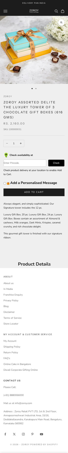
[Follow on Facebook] (5, 434)
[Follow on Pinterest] (32, 434)
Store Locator (10, 323)
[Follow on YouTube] (41, 434)
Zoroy (7, 96)
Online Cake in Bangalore (17, 364)
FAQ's (6, 358)
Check (56, 163)
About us (8, 283)
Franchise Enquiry (13, 294)
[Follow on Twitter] (14, 434)
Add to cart (34, 192)
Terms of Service (12, 318)
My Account (9, 341)
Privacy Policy (10, 300)
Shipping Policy (11, 346)
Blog (6, 306)
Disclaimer (9, 312)
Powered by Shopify (44, 444)
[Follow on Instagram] (23, 434)
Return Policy (10, 352)
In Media (8, 289)
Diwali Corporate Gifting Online (20, 370)
